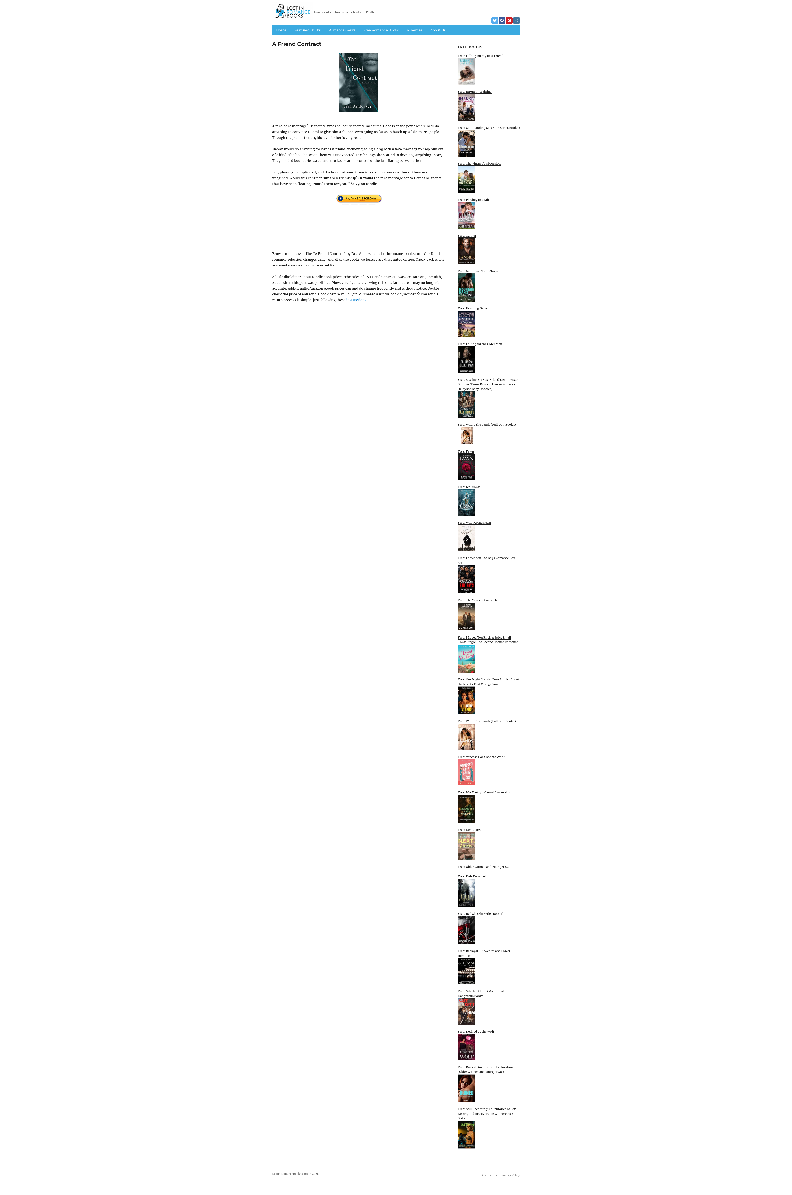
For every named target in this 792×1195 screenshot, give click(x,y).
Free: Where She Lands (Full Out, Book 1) (487, 425)
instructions (356, 300)
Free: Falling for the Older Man (480, 344)
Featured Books (307, 30)
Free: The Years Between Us (477, 600)
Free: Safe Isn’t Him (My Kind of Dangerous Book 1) (481, 993)
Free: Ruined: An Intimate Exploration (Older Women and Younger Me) (485, 1069)
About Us (438, 30)
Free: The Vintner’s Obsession (479, 163)
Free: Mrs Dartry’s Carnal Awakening (484, 792)
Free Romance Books (381, 30)
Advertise (414, 30)
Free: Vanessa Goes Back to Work (481, 757)
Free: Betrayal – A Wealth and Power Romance (484, 953)
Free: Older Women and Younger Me (483, 867)
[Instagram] (516, 20)
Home (281, 30)
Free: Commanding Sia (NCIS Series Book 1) (489, 128)
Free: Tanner (467, 235)
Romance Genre (342, 30)
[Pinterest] (509, 20)
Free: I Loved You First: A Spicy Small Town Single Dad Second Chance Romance (488, 640)
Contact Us (489, 1175)
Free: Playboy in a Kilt (473, 200)
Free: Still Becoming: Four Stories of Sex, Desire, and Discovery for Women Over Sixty (487, 1113)
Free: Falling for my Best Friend (480, 56)
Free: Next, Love (469, 830)
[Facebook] (502, 20)
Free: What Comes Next (474, 522)
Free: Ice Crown (469, 487)
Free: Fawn (466, 451)
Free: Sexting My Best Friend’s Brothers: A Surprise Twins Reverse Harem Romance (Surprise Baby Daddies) (488, 384)
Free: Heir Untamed (472, 876)
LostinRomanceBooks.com (290, 1174)
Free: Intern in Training (475, 91)
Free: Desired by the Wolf (476, 1032)
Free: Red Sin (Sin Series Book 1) (480, 914)
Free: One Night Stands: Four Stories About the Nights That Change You (488, 682)
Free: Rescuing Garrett (474, 308)
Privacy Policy (510, 1175)
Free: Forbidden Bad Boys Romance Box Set (486, 560)
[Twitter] (494, 20)
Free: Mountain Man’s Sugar (478, 271)
